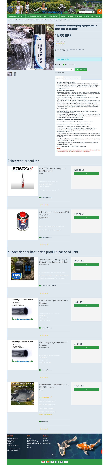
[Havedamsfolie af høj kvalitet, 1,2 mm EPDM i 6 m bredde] (23, 397)
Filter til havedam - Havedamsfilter (36, 16)
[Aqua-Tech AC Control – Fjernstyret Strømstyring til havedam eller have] (23, 272)
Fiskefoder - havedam (67, 16)
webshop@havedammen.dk (13, 448)
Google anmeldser (96, 2)
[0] (99, 11)
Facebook (55, 455)
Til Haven (86, 16)
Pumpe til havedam (53, 16)
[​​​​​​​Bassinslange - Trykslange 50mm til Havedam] (23, 355)
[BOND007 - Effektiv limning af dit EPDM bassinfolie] (23, 181)
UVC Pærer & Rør (95, 16)
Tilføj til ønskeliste (59, 72)
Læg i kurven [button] (83, 69)
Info (86, 173)
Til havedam (78, 16)
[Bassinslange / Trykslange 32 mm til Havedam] (23, 313)
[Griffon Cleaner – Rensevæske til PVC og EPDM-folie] (23, 224)
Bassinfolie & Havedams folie (16, 16)
